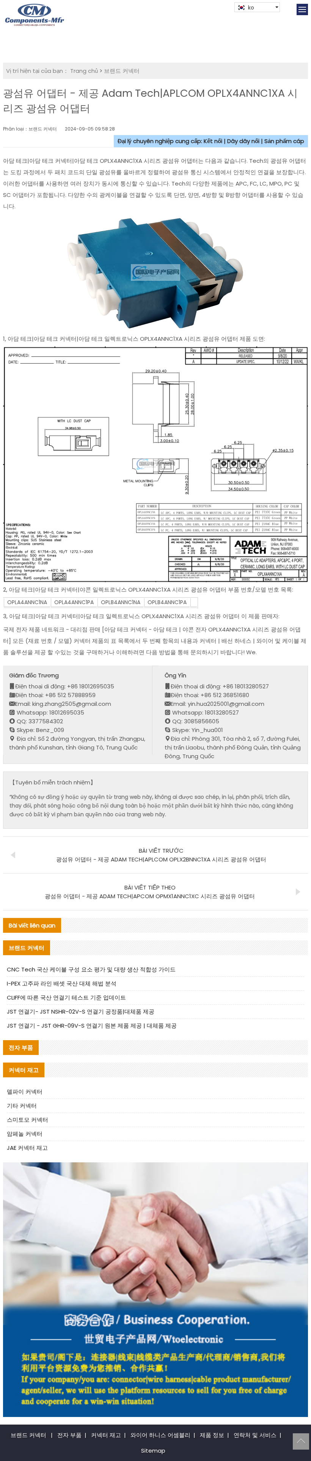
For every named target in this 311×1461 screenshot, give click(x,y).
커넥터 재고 (106, 1435)
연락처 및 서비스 (255, 1435)
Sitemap (153, 1451)
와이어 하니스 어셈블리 (160, 1435)
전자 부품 (69, 1435)
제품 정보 (212, 1435)
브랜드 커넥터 (122, 71)
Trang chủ (84, 71)
